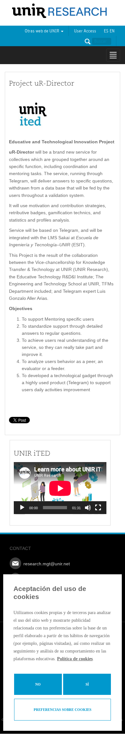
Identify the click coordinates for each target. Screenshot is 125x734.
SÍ (87, 684)
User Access (85, 31)
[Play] (22, 507)
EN (112, 31)
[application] (60, 488)
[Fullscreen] (98, 507)
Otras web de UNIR (42, 31)
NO (38, 684)
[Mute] (88, 507)
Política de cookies (75, 658)
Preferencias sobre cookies (62, 710)
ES (106, 31)
